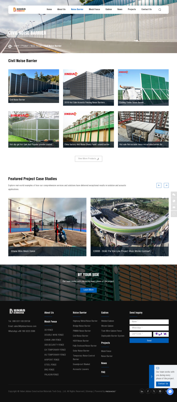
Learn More (88, 290)
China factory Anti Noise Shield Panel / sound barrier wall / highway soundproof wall (87, 145)
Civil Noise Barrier (17, 100)
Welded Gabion (107, 321)
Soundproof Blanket (81, 364)
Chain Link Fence (52, 340)
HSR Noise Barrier (81, 341)
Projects (132, 10)
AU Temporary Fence (55, 355)
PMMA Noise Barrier (82, 331)
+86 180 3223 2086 (26, 331)
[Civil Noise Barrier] (33, 86)
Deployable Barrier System (112, 336)
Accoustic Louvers (81, 369)
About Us (61, 10)
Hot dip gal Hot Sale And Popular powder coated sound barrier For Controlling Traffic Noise (31, 145)
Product (24, 46)
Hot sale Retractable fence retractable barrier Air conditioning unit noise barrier (140, 145)
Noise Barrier (77, 10)
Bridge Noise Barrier (81, 326)
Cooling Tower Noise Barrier (131, 103)
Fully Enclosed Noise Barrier (85, 346)
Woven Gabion (107, 326)
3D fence (48, 330)
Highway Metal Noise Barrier (85, 321)
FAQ (103, 372)
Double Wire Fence (54, 335)
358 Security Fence (54, 345)
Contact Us (146, 10)
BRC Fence (49, 370)
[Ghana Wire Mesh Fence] (47, 227)
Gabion (109, 10)
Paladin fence (51, 375)
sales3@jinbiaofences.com (25, 326)
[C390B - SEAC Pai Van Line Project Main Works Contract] (130, 227)
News (119, 10)
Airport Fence (51, 360)
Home (49, 10)
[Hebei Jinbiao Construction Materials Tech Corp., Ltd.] (19, 9)
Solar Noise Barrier (81, 351)
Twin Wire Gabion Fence (111, 331)
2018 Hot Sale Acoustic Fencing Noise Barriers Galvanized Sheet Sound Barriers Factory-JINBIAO (86, 103)
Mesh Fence (94, 10)
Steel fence (50, 365)
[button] (159, 185)
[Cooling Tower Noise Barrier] (143, 87)
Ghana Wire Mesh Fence (23, 251)
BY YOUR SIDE (88, 275)
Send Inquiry (136, 313)
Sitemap (89, 392)
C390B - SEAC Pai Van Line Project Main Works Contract (121, 251)
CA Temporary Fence (55, 350)
